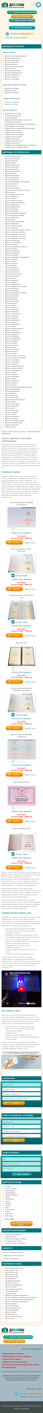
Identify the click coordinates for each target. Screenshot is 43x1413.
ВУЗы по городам (23, 16)
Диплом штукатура (11, 410)
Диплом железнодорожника (14, 221)
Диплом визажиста (11, 184)
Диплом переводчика (12, 324)
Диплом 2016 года (11, 1272)
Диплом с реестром (11, 77)
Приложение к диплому (13, 70)
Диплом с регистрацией (13, 1316)
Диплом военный (11, 186)
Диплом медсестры (12, 288)
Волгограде (9, 1216)
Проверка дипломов (23, 28)
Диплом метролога (11, 297)
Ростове (8, 1205)
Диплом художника (11, 406)
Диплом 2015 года (11, 1274)
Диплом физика (10, 393)
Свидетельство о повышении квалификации (20, 128)
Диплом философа (11, 397)
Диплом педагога (11, 322)
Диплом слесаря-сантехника (15, 355)
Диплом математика (12, 276)
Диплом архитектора (12, 165)
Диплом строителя (11, 364)
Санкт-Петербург (11, 1188)
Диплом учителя (10, 385)
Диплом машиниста (12, 280)
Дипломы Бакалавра (12, 60)
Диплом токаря (10, 379)
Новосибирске (10, 1191)
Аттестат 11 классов (12, 102)
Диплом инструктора (12, 240)
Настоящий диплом (12, 1310)
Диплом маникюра (11, 267)
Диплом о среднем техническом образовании (21, 1297)
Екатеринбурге (10, 1193)
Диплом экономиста (12, 416)
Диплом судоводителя (13, 370)
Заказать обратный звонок (20, 1337)
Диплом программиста (13, 339)
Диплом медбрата (11, 282)
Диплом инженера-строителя (15, 234)
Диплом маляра (10, 265)
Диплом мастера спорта (13, 274)
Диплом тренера (11, 383)
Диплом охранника (11, 316)
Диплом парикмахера (12, 320)
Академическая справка (13, 113)
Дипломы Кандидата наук (13, 73)
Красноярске (9, 1209)
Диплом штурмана (11, 412)
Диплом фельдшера (12, 391)
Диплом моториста (11, 307)
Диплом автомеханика (13, 156)
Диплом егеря (10, 219)
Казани (7, 1197)
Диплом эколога (10, 414)
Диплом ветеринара (12, 179)
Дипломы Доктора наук (13, 75)
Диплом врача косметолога (14, 194)
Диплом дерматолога (12, 205)
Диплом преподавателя (13, 332)
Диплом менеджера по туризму (16, 293)
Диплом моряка (10, 305)
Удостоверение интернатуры (15, 126)
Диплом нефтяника (12, 309)
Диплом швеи (10, 408)
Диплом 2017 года (11, 1270)
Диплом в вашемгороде (24, 1224)
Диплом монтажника (12, 301)
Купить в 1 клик (30, 542)
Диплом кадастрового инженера (16, 246)
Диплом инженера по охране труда (17, 230)
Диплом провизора (11, 334)
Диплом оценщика (11, 318)
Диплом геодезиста (12, 196)
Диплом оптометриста (13, 314)
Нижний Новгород (11, 1195)
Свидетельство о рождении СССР (16, 147)
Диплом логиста (10, 261)
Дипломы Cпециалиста (13, 58)
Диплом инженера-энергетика (15, 238)
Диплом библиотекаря (13, 171)
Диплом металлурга (12, 295)
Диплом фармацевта (12, 389)
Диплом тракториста (12, 381)
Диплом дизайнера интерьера (15, 213)
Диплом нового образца (13, 1285)
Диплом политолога (12, 330)
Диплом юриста (10, 427)
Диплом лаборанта (11, 255)
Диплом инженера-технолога (15, 236)
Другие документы (10, 110)
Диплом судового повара (13, 368)
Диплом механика (11, 299)
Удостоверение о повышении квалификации (20, 124)
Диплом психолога (11, 345)
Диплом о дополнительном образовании (19, 1299)
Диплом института (11, 1283)
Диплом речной (10, 347)
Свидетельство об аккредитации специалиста (20, 145)
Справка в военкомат (12, 139)
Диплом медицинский (12, 284)
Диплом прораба (11, 343)
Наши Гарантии (10, 1237)
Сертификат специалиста (13, 122)
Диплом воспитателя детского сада (17, 190)
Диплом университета (12, 1308)
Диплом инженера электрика (15, 232)
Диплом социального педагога (15, 358)
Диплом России (10, 1278)
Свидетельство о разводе (13, 132)
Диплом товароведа (12, 376)
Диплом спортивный (12, 360)
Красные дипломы (11, 64)
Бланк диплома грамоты (13, 116)
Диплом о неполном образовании (16, 1301)
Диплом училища (11, 90)
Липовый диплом (11, 1314)
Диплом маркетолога (12, 270)
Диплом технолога (11, 374)
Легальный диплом (11, 1291)
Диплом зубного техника (13, 226)
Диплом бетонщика (12, 169)
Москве (7, 1186)
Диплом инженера (11, 228)
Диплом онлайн (10, 1312)
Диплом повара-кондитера (14, 328)
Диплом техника (10, 372)
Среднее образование (11, 98)
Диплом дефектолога (12, 207)
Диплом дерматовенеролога (15, 202)
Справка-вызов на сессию (14, 141)
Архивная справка (11, 118)
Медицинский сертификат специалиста (18, 120)
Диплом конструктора (12, 251)
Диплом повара (10, 326)
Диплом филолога (11, 395)
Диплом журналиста (12, 223)
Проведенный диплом (12, 1281)
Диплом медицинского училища (16, 286)
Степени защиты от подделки (15, 1243)
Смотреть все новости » (11, 1259)
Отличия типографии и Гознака (16, 1239)
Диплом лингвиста (11, 259)
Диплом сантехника (12, 349)
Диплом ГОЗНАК (11, 1287)
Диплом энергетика (12, 425)
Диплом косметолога (12, 253)
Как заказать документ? (13, 1235)
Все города (9, 1219)
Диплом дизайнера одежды (14, 215)
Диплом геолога (10, 198)
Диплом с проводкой (12, 79)
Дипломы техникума (12, 88)
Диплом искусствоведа (13, 242)
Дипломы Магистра (11, 62)
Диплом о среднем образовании (16, 1295)
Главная (4, 431)
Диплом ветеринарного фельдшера (17, 182)
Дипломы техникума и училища (15, 85)
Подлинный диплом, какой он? (13, 1255)
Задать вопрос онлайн (24, 20)
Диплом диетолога (11, 209)
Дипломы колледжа (11, 92)
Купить (16, 542)
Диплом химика (10, 402)
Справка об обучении (12, 143)
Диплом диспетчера (12, 217)
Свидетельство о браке (13, 130)
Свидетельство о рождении (14, 134)
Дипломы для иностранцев (14, 66)
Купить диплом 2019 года (14, 1268)
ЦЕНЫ (11, 431)
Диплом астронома (11, 167)
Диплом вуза (9, 1318)
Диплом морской (11, 303)
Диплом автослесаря (12, 158)
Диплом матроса (11, 278)
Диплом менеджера (12, 290)
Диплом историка (11, 244)
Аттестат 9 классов (11, 104)
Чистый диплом (10, 1293)
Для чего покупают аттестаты (13, 1252)
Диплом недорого (11, 1304)
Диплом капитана (11, 249)
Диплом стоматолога (12, 362)
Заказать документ (16, 1341)
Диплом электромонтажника (15, 420)
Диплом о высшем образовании (16, 56)
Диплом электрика (11, 418)
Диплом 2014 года (11, 1276)
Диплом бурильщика (12, 175)
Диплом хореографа (12, 404)
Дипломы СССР (10, 68)
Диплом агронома (11, 161)
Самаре (8, 1203)
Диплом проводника (12, 337)
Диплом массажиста (12, 272)
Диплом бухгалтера (12, 177)
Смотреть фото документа (21, 533)
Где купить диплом (11, 1306)
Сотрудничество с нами (13, 1241)
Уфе (6, 1207)
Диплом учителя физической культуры (18, 387)
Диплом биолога (11, 173)
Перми (7, 1211)
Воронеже (8, 1214)
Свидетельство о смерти (13, 136)
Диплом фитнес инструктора (15, 399)
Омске (7, 1201)
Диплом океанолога (12, 311)
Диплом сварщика (11, 351)
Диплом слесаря (11, 353)
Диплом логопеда (11, 263)
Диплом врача (10, 192)
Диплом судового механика (14, 366)
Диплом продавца (11, 341)
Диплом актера (10, 163)
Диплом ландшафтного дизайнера (17, 257)
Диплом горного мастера (13, 200)
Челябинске (9, 1199)
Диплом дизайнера (11, 211)
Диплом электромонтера (13, 423)
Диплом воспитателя (12, 188)
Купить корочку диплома (13, 1289)
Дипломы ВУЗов (9, 52)
